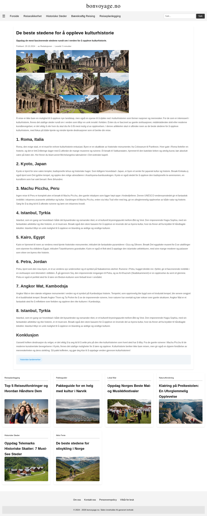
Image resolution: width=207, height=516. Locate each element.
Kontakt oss (90, 500)
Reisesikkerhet (33, 16)
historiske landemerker (30, 359)
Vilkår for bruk (127, 500)
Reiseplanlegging (110, 16)
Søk (200, 16)
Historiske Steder (56, 16)
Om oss (77, 500)
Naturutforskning (166, 378)
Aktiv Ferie (60, 435)
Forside (14, 16)
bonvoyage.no (103, 5)
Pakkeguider (61, 378)
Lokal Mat (111, 378)
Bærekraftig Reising (83, 16)
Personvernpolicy (108, 500)
